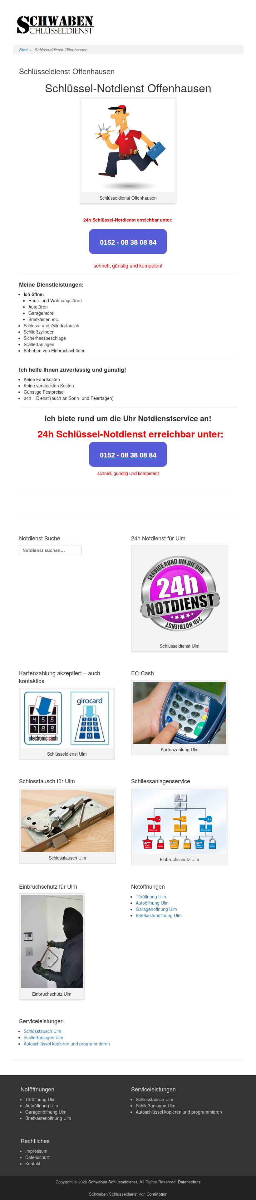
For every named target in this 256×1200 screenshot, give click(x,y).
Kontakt (32, 1163)
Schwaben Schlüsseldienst (112, 1182)
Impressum (36, 1151)
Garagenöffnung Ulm (156, 909)
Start (25, 50)
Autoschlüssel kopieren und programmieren (67, 1043)
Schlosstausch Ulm (42, 1031)
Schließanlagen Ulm (43, 1037)
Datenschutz (37, 1157)
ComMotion (157, 1194)
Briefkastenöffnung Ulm (159, 915)
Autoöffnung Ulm (152, 903)
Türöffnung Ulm (151, 896)
